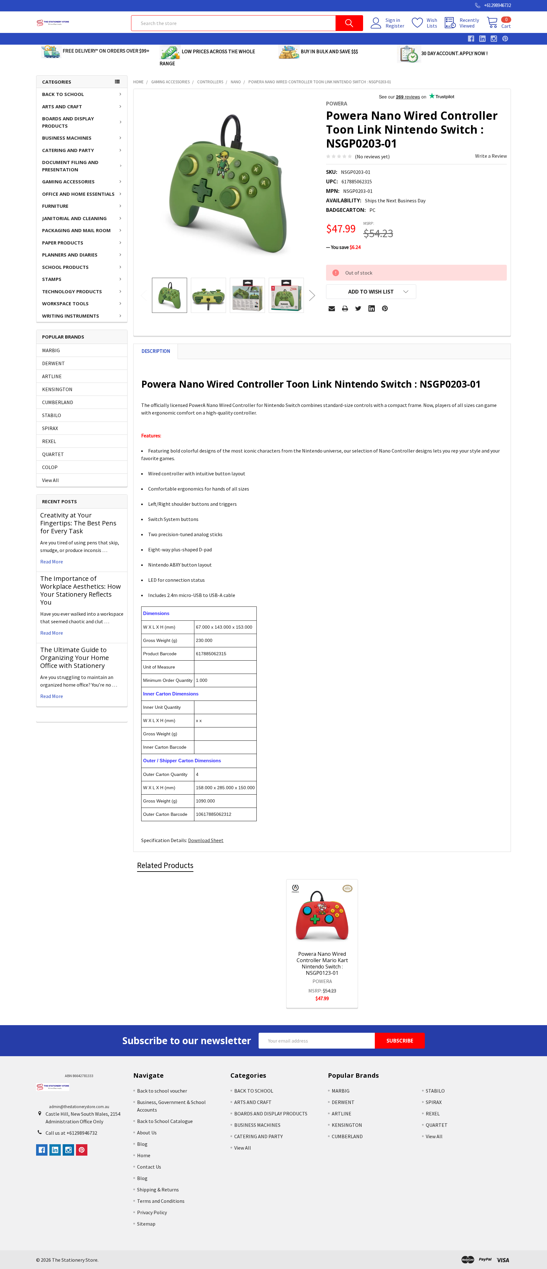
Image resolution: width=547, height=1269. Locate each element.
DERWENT (53, 363)
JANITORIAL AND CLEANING (74, 218)
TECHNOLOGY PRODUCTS (72, 291)
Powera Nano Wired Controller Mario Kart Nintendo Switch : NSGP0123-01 (322, 963)
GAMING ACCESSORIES (68, 181)
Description (155, 351)
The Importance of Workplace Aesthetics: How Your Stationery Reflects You (80, 590)
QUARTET (53, 454)
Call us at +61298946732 (71, 1133)
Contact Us (149, 1167)
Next (312, 295)
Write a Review (491, 156)
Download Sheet (205, 840)
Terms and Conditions (161, 1201)
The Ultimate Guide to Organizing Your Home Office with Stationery (74, 657)
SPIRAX (50, 428)
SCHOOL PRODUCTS (65, 267)
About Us (147, 1132)
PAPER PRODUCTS (62, 242)
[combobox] (247, 23)
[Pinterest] (385, 308)
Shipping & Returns (158, 1189)
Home (143, 1155)
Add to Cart (331, 938)
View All (50, 480)
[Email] (331, 308)
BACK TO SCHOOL (63, 94)
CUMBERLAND (57, 402)
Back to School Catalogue (165, 1121)
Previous (143, 295)
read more (51, 561)
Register (395, 26)
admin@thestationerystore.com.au (79, 1106)
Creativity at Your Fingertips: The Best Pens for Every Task (78, 523)
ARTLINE (52, 376)
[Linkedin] (371, 308)
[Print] (345, 308)
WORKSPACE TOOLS (65, 303)
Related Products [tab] (165, 865)
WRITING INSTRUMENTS (70, 316)
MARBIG (51, 350)
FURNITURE (55, 206)
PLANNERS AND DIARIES (69, 254)
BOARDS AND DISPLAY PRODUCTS (68, 122)
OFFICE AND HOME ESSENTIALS (78, 194)
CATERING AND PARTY (68, 150)
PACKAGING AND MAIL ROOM (76, 230)
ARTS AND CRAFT (62, 106)
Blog (142, 1144)
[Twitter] (358, 308)
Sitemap (146, 1224)
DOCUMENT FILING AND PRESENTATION (70, 166)
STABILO (51, 415)
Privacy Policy (152, 1212)
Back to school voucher (162, 1091)
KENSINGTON (57, 389)
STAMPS (51, 279)
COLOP (50, 467)
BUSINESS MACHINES (66, 138)
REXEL (49, 441)
